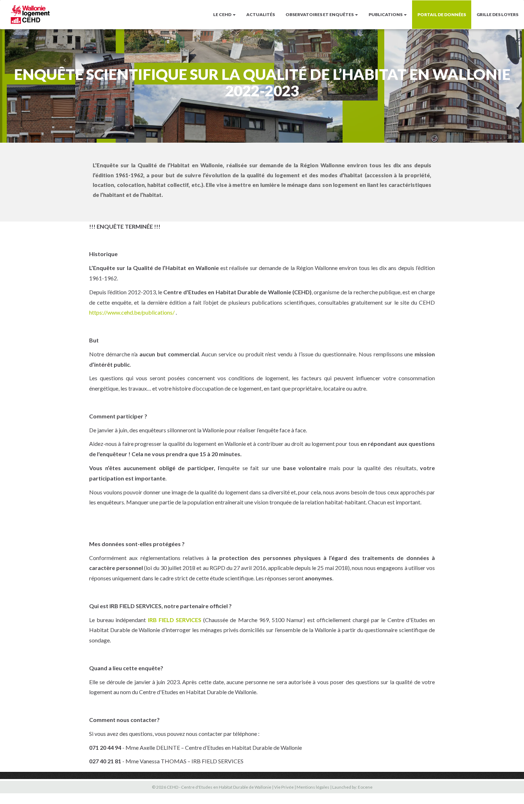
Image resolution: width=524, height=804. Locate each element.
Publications (386, 14)
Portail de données (441, 14)
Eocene (365, 787)
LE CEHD (222, 14)
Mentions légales (313, 787)
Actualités (260, 14)
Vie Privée (284, 787)
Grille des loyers (497, 14)
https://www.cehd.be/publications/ (132, 312)
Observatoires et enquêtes (320, 14)
